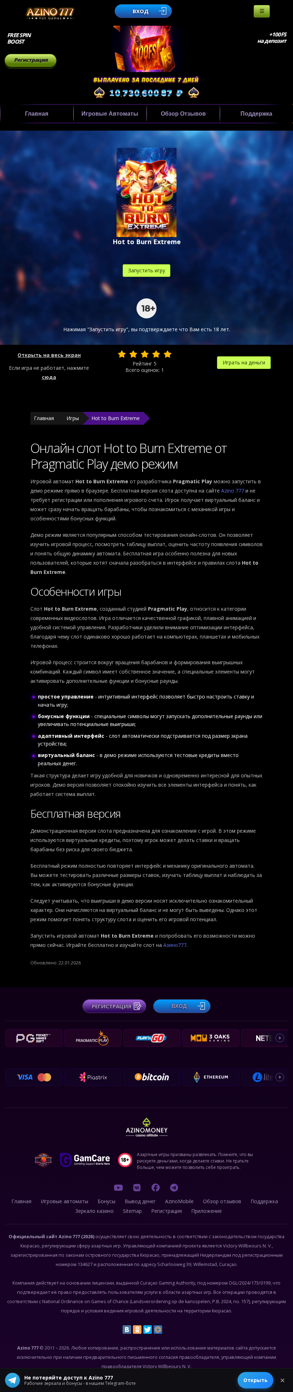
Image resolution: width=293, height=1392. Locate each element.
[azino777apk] (174, 1187)
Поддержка (256, 114)
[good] (156, 354)
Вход (141, 11)
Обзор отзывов (183, 114)
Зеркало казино (94, 1210)
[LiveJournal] (168, 1329)
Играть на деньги (244, 362)
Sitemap (132, 1210)
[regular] (145, 354)
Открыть (255, 1380)
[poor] (133, 354)
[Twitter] (147, 1329)
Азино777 (175, 945)
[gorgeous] (168, 354)
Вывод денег (140, 1201)
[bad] (122, 354)
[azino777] (137, 1187)
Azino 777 (233, 490)
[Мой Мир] (158, 1329)
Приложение (206, 1210)
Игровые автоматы (109, 114)
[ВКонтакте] (127, 1329)
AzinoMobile (179, 1201)
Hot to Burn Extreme (115, 418)
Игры (72, 418)
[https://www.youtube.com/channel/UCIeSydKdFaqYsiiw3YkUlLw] (118, 1187)
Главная (36, 114)
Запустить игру (146, 270)
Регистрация (31, 59)
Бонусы (106, 1201)
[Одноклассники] (137, 1329)
